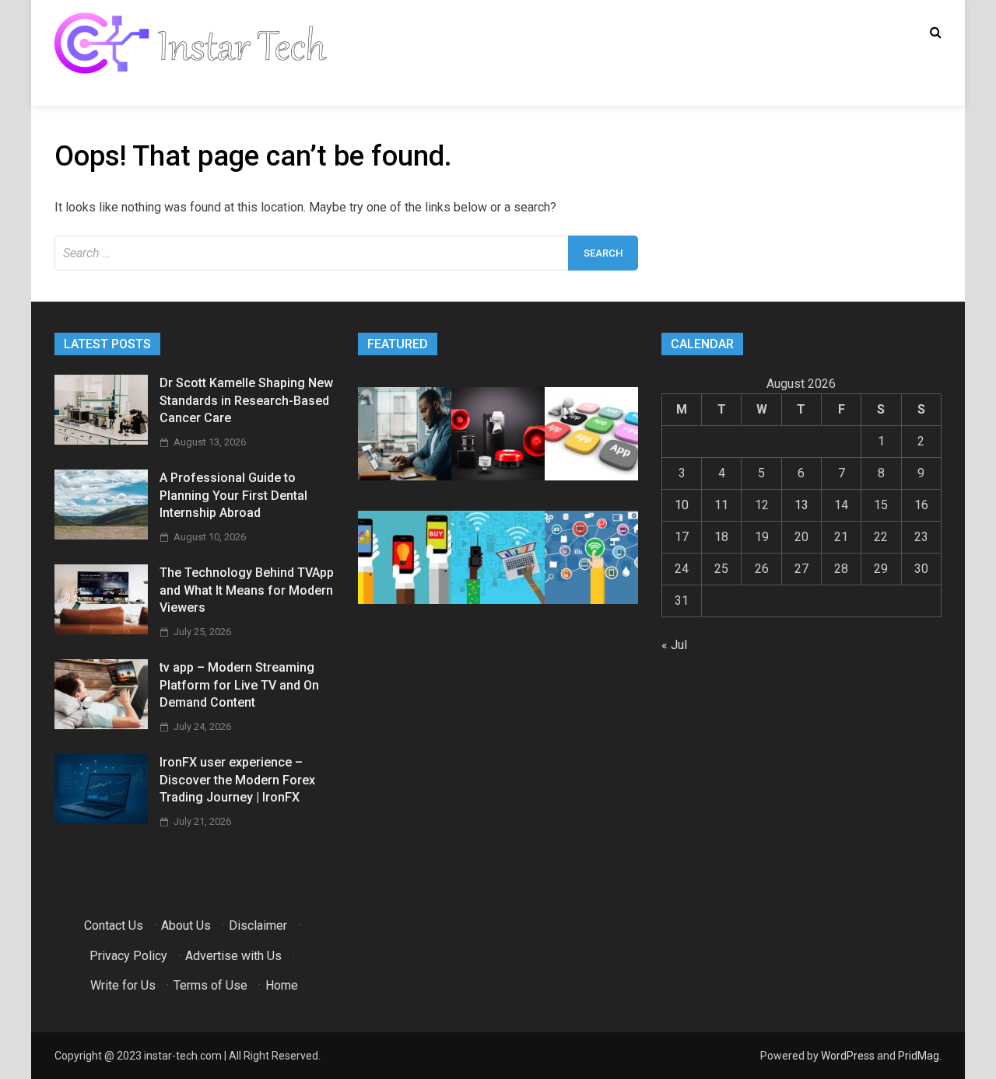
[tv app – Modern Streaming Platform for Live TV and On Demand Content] (101, 725)
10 (682, 505)
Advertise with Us (233, 955)
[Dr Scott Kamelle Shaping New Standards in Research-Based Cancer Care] (101, 440)
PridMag (918, 1055)
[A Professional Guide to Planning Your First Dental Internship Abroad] (101, 535)
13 (801, 505)
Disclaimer (258, 925)
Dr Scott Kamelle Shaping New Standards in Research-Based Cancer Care (246, 400)
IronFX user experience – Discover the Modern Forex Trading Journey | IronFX (237, 780)
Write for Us (123, 985)
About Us (186, 925)
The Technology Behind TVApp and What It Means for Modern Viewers (247, 590)
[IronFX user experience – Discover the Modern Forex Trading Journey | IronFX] (101, 819)
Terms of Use (210, 985)
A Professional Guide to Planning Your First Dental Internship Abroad (233, 495)
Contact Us (113, 925)
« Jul (674, 644)
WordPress (848, 1055)
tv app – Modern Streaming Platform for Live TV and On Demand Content (239, 685)
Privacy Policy (128, 955)
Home (281, 985)
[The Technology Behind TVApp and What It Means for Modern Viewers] (101, 630)
